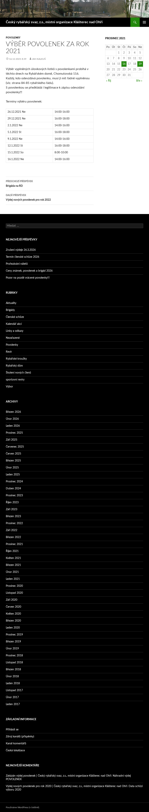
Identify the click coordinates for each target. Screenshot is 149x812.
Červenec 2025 (15, 446)
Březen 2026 (13, 412)
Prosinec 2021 (14, 544)
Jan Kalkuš (39, 59)
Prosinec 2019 (14, 634)
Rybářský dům (14, 365)
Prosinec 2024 (14, 481)
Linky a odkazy (14, 331)
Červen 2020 (13, 607)
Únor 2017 (12, 697)
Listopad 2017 (14, 690)
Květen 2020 (13, 613)
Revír (9, 352)
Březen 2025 (13, 460)
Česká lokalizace (15, 750)
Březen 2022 (13, 537)
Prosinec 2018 (14, 655)
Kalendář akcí (14, 324)
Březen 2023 (13, 516)
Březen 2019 (13, 641)
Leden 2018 (13, 683)
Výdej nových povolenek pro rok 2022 (28, 197)
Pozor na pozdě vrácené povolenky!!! (28, 277)
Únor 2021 (12, 572)
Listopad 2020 (14, 593)
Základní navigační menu (144, 22)
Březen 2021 (13, 565)
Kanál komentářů (16, 743)
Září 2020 (11, 600)
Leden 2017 (13, 704)
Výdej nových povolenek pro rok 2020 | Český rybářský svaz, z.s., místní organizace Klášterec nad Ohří (66, 786)
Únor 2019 (12, 648)
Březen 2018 (13, 669)
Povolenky (13, 38)
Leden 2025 (13, 474)
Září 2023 (11, 509)
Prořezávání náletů (17, 264)
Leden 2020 (13, 627)
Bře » (139, 80)
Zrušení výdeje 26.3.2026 (21, 250)
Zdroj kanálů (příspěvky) (20, 736)
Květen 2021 (13, 558)
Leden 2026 (13, 426)
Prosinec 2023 (14, 495)
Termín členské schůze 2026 (22, 257)
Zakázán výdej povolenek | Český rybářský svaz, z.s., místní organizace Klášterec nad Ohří (58, 775)
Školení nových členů (18, 372)
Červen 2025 (13, 453)
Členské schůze (15, 317)
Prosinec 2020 (14, 586)
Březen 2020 (13, 620)
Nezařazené (13, 338)
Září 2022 (11, 530)
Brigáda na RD (19, 183)
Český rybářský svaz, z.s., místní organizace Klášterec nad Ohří (54, 22)
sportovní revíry (15, 379)
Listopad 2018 (14, 662)
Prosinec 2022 (14, 523)
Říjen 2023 (12, 502)
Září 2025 (11, 439)
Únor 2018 (12, 676)
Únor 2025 (12, 467)
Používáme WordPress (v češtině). (23, 807)
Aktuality (11, 303)
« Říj (108, 80)
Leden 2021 (13, 579)
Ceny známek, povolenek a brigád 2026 (29, 271)
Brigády (10, 310)
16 (124, 64)
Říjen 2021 (12, 551)
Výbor (9, 386)
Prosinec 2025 (14, 433)
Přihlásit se (12, 729)
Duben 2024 (13, 488)
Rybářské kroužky (16, 358)
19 (140, 64)
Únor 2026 (12, 419)
